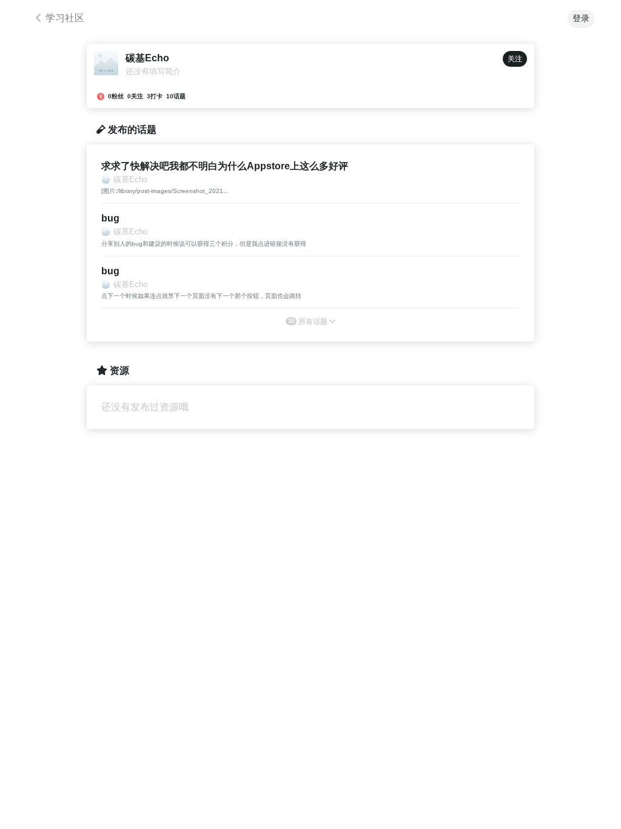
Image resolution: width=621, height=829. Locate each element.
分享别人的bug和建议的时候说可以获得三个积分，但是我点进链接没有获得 (203, 243)
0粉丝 (116, 96)
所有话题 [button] (308, 321)
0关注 (135, 96)
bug (110, 218)
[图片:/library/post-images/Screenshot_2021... (165, 191)
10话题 (176, 96)
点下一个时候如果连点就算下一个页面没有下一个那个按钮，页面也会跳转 (201, 296)
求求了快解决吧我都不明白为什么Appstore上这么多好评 (224, 166)
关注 (515, 59)
